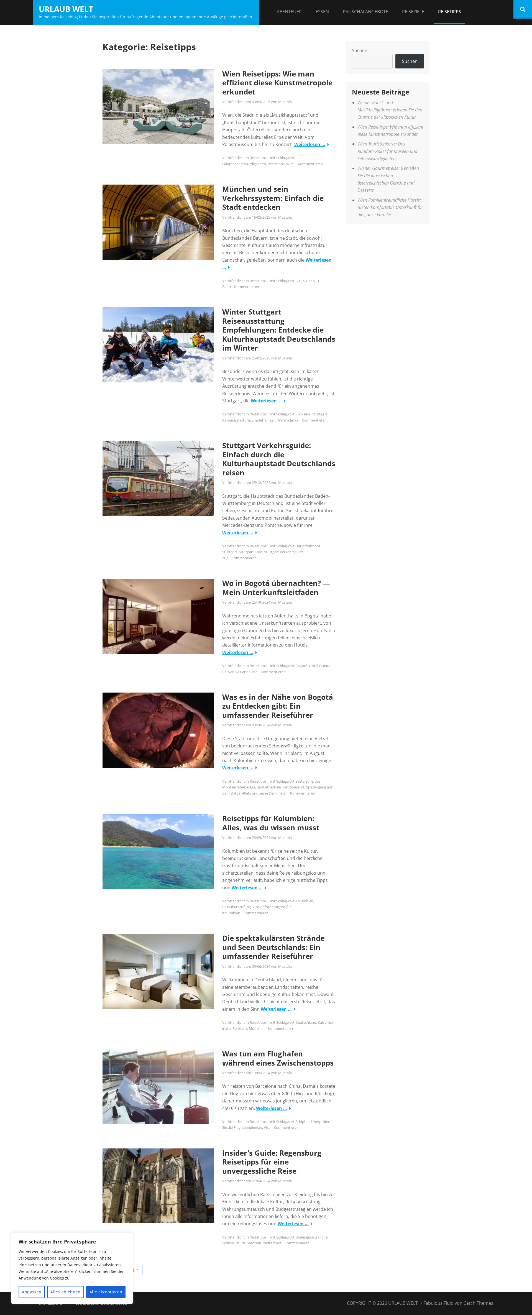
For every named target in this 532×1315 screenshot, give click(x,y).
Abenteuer (289, 12)
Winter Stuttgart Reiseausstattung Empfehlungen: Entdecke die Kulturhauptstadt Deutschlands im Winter (278, 330)
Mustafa (285, 101)
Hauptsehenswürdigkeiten (244, 163)
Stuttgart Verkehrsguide (284, 551)
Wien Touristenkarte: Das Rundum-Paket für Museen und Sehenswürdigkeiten (387, 151)
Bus (298, 280)
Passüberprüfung (236, 906)
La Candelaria (246, 671)
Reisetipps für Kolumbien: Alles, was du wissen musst (270, 823)
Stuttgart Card (250, 551)
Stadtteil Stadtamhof (264, 1242)
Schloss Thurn (233, 1242)
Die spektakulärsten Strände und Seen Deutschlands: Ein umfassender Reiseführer (273, 947)
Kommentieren (310, 163)
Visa (267, 1127)
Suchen (359, 50)
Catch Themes (478, 1303)
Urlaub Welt (66, 9)
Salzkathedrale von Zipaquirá (281, 787)
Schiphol (302, 1121)
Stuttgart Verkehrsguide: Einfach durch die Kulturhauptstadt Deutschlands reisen (278, 459)
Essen (322, 12)
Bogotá (301, 665)
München (257, 1028)
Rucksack (303, 414)
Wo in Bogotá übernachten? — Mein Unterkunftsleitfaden (276, 587)
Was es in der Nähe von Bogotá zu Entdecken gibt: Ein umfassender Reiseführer (277, 706)
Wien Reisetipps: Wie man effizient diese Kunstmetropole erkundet (277, 83)
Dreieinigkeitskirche (311, 1237)
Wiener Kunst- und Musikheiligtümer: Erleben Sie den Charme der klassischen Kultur (389, 109)
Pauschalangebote (365, 12)
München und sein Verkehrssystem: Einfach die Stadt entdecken (273, 198)
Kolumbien (304, 900)
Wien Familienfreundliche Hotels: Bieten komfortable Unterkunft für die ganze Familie (390, 207)
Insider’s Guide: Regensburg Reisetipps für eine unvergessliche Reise (271, 1162)
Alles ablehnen (65, 1291)
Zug (225, 557)
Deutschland (305, 1022)
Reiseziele (413, 12)
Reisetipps (449, 12)
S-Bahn (309, 280)
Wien (290, 163)
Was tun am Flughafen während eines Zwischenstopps (278, 1058)
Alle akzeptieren (105, 1291)
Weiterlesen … (309, 144)
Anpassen (32, 1291)
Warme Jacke (287, 420)
